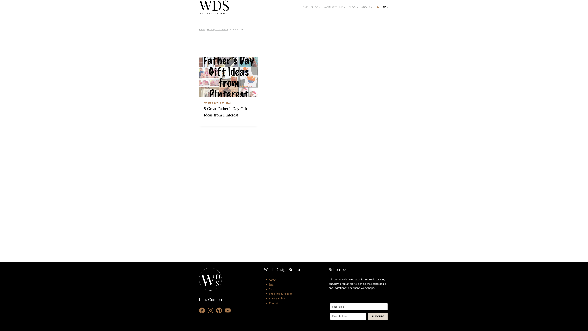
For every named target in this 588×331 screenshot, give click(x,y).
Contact (273, 303)
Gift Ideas (225, 103)
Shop (272, 289)
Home (202, 29)
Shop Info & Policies (280, 293)
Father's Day (211, 103)
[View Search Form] (378, 7)
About (272, 279)
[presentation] (228, 77)
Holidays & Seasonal (217, 29)
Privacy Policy (277, 298)
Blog (271, 284)
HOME (304, 7)
